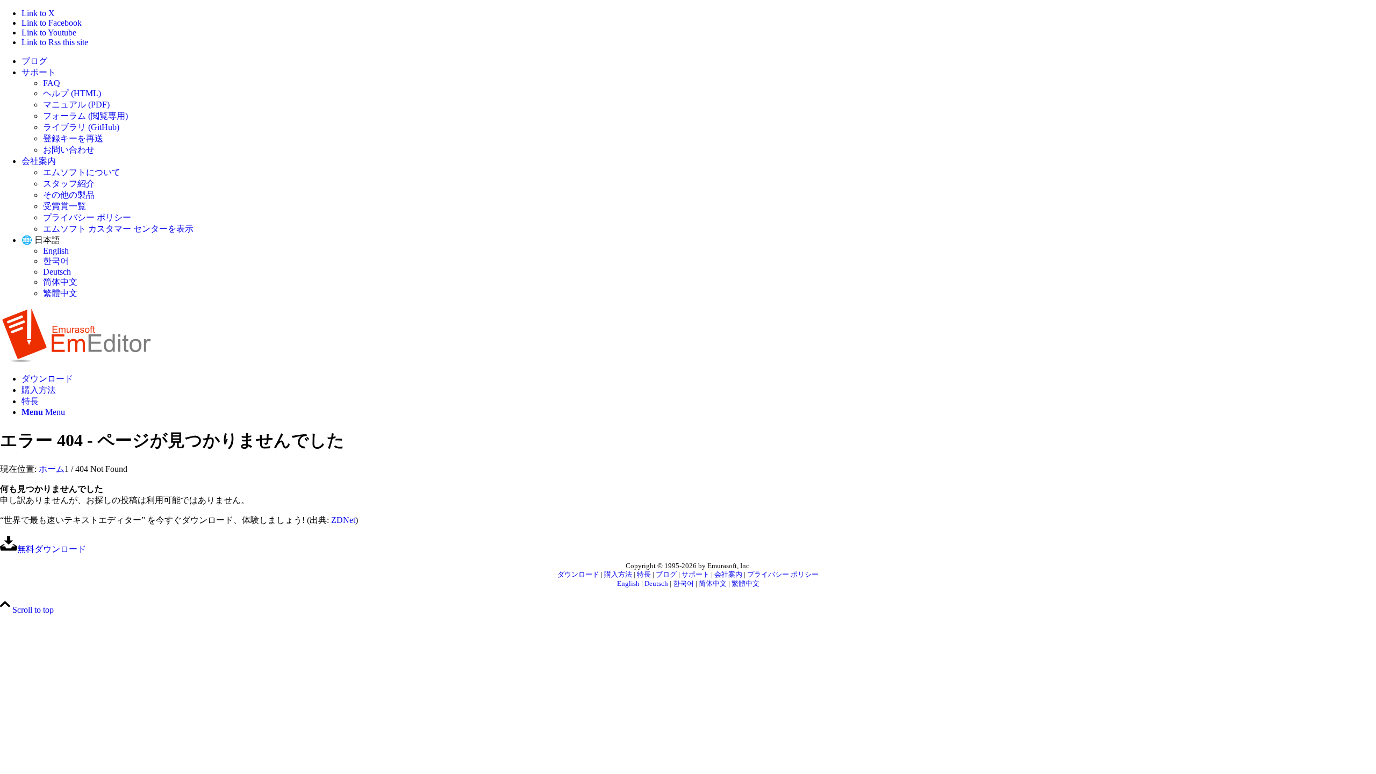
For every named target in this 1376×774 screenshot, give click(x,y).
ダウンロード (578, 574)
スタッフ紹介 (69, 183)
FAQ (51, 83)
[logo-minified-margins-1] (76, 359)
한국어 (56, 261)
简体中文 (60, 281)
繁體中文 (60, 293)
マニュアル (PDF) (76, 104)
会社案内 (39, 161)
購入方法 (618, 574)
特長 (644, 574)
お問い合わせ (69, 149)
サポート (39, 72)
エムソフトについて (81, 172)
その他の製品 (69, 194)
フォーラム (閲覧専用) (85, 115)
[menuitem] (699, 61)
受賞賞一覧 (64, 206)
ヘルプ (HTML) (72, 93)
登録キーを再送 (73, 138)
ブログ (34, 61)
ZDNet (343, 520)
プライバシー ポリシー (87, 217)
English (56, 250)
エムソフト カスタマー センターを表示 (118, 228)
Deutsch (57, 271)
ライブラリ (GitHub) (81, 127)
